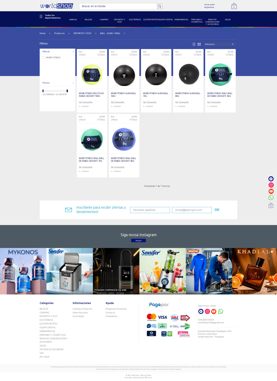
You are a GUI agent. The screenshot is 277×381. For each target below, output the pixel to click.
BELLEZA (44, 309)
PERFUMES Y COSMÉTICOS (53, 335)
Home (42, 33)
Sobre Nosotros (80, 313)
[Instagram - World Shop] (271, 185)
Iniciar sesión (209, 4)
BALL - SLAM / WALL (110, 33)
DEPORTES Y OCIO (82, 33)
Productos (59, 33)
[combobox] (219, 44)
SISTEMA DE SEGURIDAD (52, 349)
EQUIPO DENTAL (48, 327)
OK (217, 210)
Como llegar (78, 316)
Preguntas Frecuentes (116, 309)
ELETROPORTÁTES (48, 324)
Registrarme (209, 7)
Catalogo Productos (82, 309)
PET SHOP (44, 357)
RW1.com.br (148, 378)
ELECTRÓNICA (46, 320)
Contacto (110, 313)
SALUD (43, 346)
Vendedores (111, 316)
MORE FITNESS (53, 57)
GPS (42, 353)
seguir (138, 240)
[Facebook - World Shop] (271, 178)
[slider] (42, 91)
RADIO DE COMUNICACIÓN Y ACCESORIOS (54, 340)
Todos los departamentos (53, 17)
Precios (58, 83)
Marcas (58, 52)
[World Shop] (57, 6)
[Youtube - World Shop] (271, 191)
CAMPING (44, 313)
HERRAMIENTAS (47, 331)
